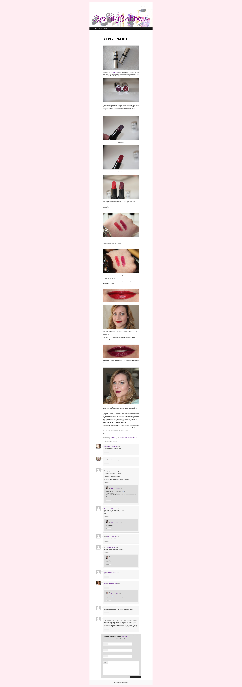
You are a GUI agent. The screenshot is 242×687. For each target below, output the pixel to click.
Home (96, 28)
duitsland (124, 437)
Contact (105, 28)
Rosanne (105, 508)
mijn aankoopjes (114, 72)
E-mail (105, 650)
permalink (116, 438)
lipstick (131, 437)
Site (104, 656)
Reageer (106, 452)
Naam (105, 644)
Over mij (100, 28)
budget (121, 437)
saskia (105, 583)
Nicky (105, 572)
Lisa (108, 438)
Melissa (105, 446)
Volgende (145, 32)
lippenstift (128, 437)
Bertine (105, 459)
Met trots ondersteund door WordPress (121, 682)
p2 (133, 437)
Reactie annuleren (136, 635)
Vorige (141, 32)
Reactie (104, 662)
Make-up (113, 437)
